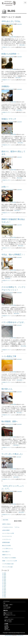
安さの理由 (5, 605)
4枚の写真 (13, 101)
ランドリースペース (7, 536)
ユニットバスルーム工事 (8, 533)
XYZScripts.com (20, 635)
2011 (4, 595)
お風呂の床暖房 (6, 530)
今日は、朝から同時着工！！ (13, 254)
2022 (4, 579)
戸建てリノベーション (7, 612)
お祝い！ (5, 187)
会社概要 (6, 625)
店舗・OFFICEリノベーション (9, 615)
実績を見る (6, 627)
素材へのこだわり (8, 620)
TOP (4, 603)
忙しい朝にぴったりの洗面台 (9, 557)
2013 (4, 592)
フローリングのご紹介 (7, 566)
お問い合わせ (7, 629)
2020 (4, 582)
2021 (4, 580)
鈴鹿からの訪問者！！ (10, 54)
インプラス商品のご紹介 (8, 563)
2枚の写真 (13, 36)
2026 (4, 573)
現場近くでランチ (8, 119)
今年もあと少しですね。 (11, 21)
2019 (4, 583)
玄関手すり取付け (6, 524)
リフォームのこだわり (8, 619)
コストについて (6, 608)
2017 (4, 586)
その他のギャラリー (6, 47)
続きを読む (23, 45)
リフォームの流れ (7, 607)
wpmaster (19, 24)
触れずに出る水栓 (6, 545)
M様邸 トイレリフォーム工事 (9, 560)
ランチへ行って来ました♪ (12, 454)
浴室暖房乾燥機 (6, 542)
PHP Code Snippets (8, 635)
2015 (4, 589)
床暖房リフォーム (6, 554)
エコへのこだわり (8, 621)
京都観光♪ (5, 86)
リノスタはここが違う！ (8, 604)
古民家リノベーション (7, 613)
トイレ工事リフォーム (7, 548)
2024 (4, 576)
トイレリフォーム (6, 539)
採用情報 (6, 628)
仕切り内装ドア (6, 551)
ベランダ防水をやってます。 (13, 322)
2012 (4, 594)
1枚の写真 (13, 69)
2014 (4, 591)
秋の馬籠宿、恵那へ (9, 421)
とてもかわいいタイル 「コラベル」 (11, 527)
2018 (4, 585)
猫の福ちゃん (7, 389)
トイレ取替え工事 (8, 356)
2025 (4, 574)
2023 (4, 577)
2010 (4, 596)
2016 (4, 588)
